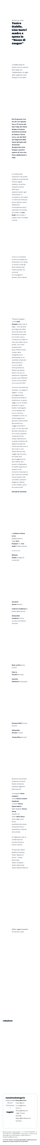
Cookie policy (33, 1133)
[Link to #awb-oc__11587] (6, 4)
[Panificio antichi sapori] (20, 235)
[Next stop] (20, 909)
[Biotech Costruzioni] (20, 162)
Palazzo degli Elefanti (18, 1113)
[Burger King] (20, 919)
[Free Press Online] (30, 2)
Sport (22, 1103)
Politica (23, 1100)
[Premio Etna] (20, 246)
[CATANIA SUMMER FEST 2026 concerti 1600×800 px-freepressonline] (20, 224)
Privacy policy (24, 1133)
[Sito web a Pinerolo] (14, 1137)
